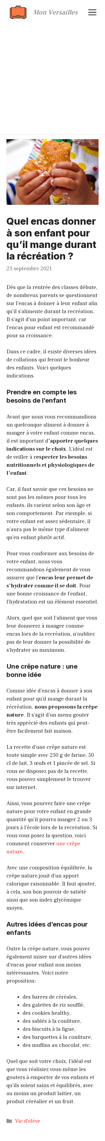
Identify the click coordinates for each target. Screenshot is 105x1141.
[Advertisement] (52, 79)
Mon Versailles (55, 12)
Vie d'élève (27, 1121)
